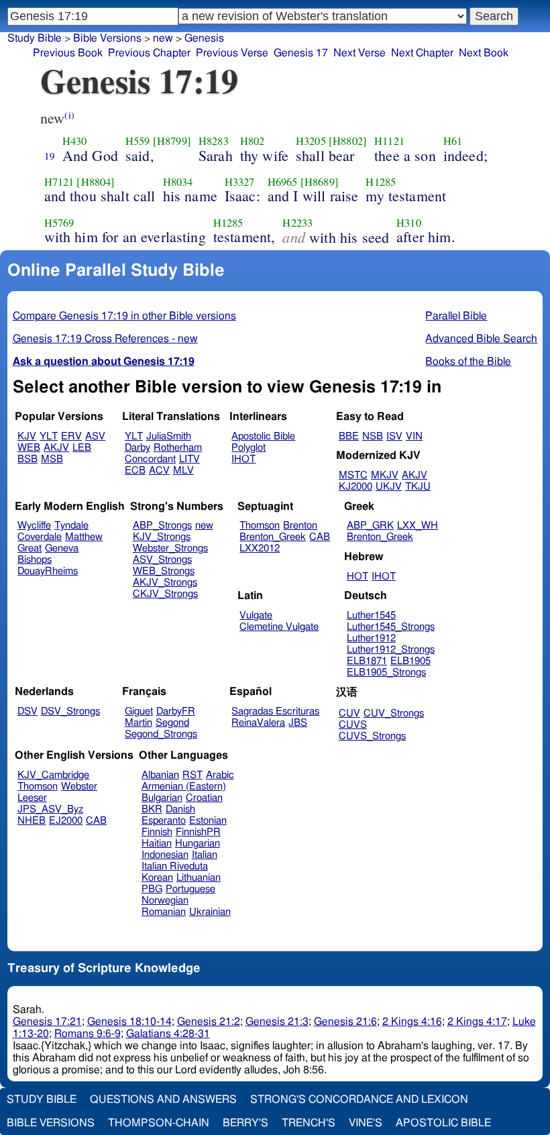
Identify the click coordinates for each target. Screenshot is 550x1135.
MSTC (353, 475)
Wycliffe (34, 526)
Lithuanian (198, 878)
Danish (180, 809)
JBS (297, 723)
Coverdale (39, 537)
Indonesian (165, 855)
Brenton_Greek (272, 537)
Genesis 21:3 (277, 1021)
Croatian (204, 798)
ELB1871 (367, 661)
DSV (27, 711)
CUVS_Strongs (372, 736)
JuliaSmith (168, 436)
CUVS (353, 725)
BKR (152, 809)
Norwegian (165, 901)
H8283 (214, 140)
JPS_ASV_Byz (50, 809)
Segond (172, 723)
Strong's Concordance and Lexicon (359, 1099)
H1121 (389, 140)
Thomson (259, 526)
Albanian (160, 775)
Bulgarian (162, 798)
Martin (138, 723)
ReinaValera (258, 723)
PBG (152, 889)
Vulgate (255, 615)
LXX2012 (259, 548)
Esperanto (164, 821)
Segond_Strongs (161, 734)
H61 (452, 140)
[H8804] (95, 181)
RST (192, 775)
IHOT (243, 459)
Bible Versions (107, 38)
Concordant (150, 459)
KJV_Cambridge (53, 775)
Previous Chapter (149, 53)
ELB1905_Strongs (386, 672)
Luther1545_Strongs (391, 627)
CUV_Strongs (394, 713)
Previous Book (68, 53)
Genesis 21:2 (208, 1021)
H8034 (178, 181)
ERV (71, 436)
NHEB (31, 821)
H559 (137, 140)
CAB (319, 537)
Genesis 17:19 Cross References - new (105, 338)
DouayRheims (47, 571)
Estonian (208, 821)
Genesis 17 (301, 53)
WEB (28, 448)
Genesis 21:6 (345, 1021)
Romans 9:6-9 (87, 1033)
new (163, 38)
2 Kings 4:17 (477, 1021)
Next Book (483, 53)
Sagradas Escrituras (275, 711)
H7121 (59, 181)
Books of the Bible (468, 361)
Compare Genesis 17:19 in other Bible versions (124, 316)
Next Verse (359, 53)
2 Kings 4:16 (412, 1021)
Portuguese (190, 889)
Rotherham (178, 448)
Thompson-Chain (158, 1123)
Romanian (164, 912)
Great (29, 548)
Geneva (61, 548)
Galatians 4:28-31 (168, 1033)
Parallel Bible (456, 316)
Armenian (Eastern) (184, 786)
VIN (414, 436)
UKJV (389, 487)
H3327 (240, 181)
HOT (357, 577)
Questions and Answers (163, 1099)
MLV (183, 471)
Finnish (157, 832)
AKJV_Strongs (165, 583)
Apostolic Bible (443, 1123)
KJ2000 (355, 487)
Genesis (204, 38)
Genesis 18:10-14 (129, 1021)
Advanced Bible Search (481, 338)
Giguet (139, 711)
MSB (52, 459)
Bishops (34, 560)
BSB (27, 459)
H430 (74, 140)
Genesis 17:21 (47, 1021)
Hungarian (197, 844)
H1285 (381, 181)
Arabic (220, 775)
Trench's (308, 1123)
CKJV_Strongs (165, 594)
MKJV (384, 475)
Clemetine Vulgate (279, 627)
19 (49, 155)
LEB (81, 448)
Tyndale (71, 526)
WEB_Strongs (164, 571)
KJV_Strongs (161, 537)
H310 (408, 222)
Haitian (157, 844)
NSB (372, 436)
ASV (95, 436)
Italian (204, 855)
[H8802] (348, 140)
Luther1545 (371, 615)
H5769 (59, 222)
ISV (394, 436)
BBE (349, 436)
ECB (135, 471)
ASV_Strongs (162, 560)
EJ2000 (65, 821)
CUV (349, 713)
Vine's (365, 1123)
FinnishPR (198, 832)
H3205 (311, 140)
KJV (26, 436)
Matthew (84, 537)
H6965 (283, 181)
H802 (252, 140)
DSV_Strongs (70, 711)
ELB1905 (410, 661)
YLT (49, 436)
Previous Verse (232, 53)
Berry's (245, 1123)
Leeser (32, 798)
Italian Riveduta (175, 866)
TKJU (418, 487)
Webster (79, 786)
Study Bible (34, 38)
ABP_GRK (370, 526)
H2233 (297, 222)
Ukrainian (210, 912)
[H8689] (319, 181)
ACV (159, 471)
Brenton (300, 526)
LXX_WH (417, 526)
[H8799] (172, 140)
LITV (189, 459)
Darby (137, 448)
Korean (157, 878)
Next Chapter (422, 53)
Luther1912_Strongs (391, 650)
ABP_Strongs (162, 526)
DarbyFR (175, 711)
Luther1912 (371, 638)
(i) (69, 115)
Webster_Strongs (170, 548)
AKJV (56, 448)
